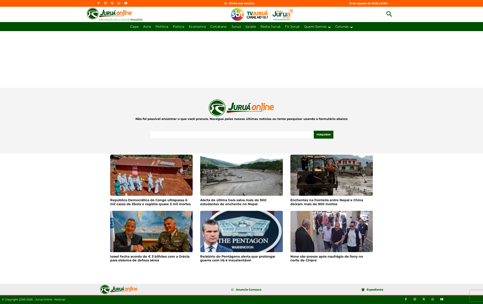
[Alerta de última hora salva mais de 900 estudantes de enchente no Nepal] (241, 175)
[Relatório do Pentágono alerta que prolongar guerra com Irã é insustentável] (241, 231)
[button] (389, 14)
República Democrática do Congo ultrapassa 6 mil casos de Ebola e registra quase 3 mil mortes (150, 202)
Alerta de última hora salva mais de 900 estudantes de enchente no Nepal (233, 202)
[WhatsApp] (118, 3)
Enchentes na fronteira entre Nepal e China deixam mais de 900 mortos (326, 202)
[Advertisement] (241, 59)
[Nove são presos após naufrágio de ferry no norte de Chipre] (331, 231)
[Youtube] (125, 3)
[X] (112, 3)
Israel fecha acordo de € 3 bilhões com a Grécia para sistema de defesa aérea (149, 258)
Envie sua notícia (241, 3)
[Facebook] (98, 3)
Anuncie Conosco (248, 289)
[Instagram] (105, 3)
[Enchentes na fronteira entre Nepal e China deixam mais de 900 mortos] (331, 175)
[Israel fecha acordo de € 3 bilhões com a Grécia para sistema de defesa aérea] (151, 231)
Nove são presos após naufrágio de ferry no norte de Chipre (326, 258)
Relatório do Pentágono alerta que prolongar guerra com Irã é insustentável (237, 258)
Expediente (375, 289)
